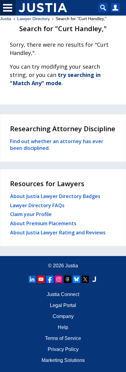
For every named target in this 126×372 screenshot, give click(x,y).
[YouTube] (41, 279)
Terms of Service (63, 338)
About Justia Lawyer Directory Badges (55, 196)
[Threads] (67, 279)
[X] (85, 279)
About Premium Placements (43, 223)
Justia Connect (63, 294)
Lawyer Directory (33, 18)
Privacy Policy (63, 349)
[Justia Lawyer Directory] (94, 279)
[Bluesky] (76, 279)
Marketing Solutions (63, 360)
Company (63, 316)
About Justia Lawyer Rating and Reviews (58, 232)
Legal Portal (63, 305)
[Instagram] (58, 279)
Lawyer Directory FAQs (37, 205)
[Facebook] (50, 279)
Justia (5, 18)
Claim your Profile (31, 214)
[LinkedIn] (32, 279)
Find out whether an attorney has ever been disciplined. (56, 144)
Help (63, 327)
